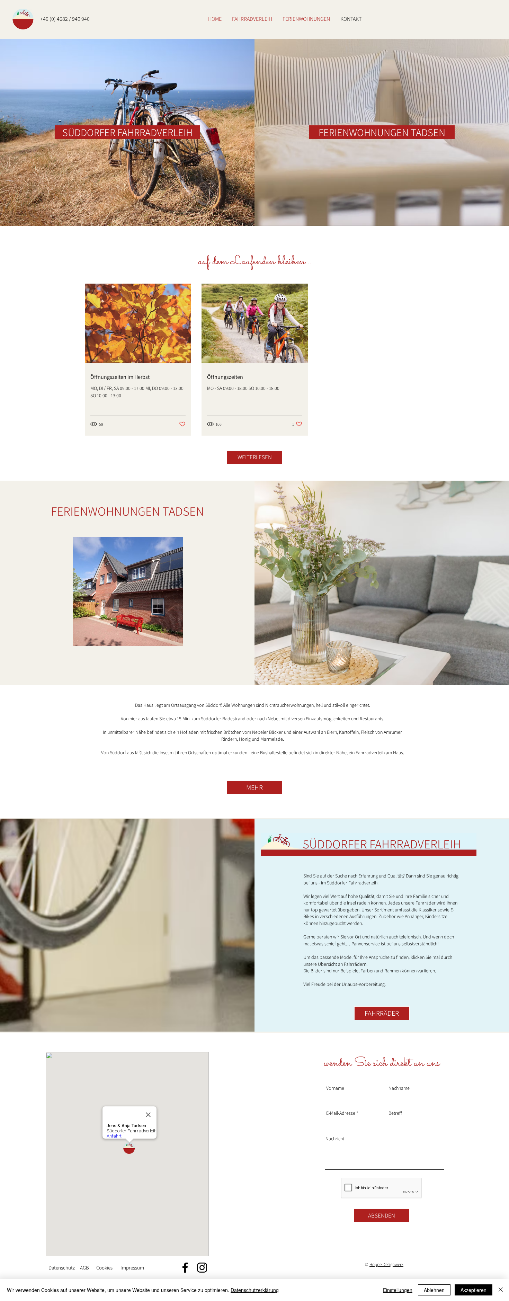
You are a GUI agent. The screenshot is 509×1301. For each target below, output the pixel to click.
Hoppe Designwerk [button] (386, 1264)
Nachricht (334, 1138)
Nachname (399, 1088)
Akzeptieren (473, 1289)
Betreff (395, 1113)
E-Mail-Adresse (340, 1113)
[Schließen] (501, 1289)
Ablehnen (434, 1289)
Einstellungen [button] (397, 1289)
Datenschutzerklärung (255, 1289)
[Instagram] (202, 1267)
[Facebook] (185, 1267)
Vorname (335, 1088)
